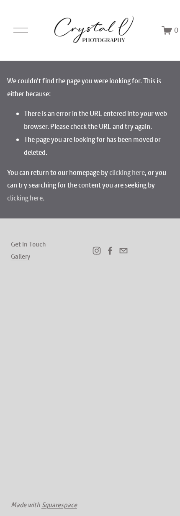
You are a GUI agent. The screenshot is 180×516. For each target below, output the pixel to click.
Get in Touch (28, 244)
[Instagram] (97, 250)
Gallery (20, 256)
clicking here (127, 172)
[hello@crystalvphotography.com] (123, 250)
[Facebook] (110, 250)
